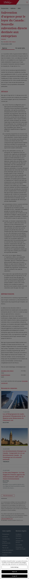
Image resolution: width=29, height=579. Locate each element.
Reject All (14, 571)
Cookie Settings (14, 567)
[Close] (27, 558)
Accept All (14, 576)
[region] (14, 568)
